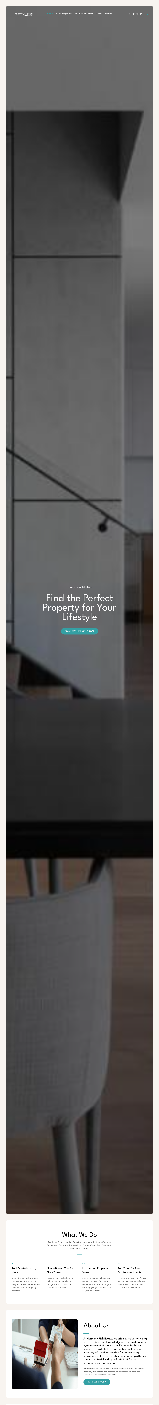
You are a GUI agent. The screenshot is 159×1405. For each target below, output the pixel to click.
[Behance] (141, 14)
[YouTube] (130, 14)
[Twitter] (134, 14)
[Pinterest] (137, 14)
